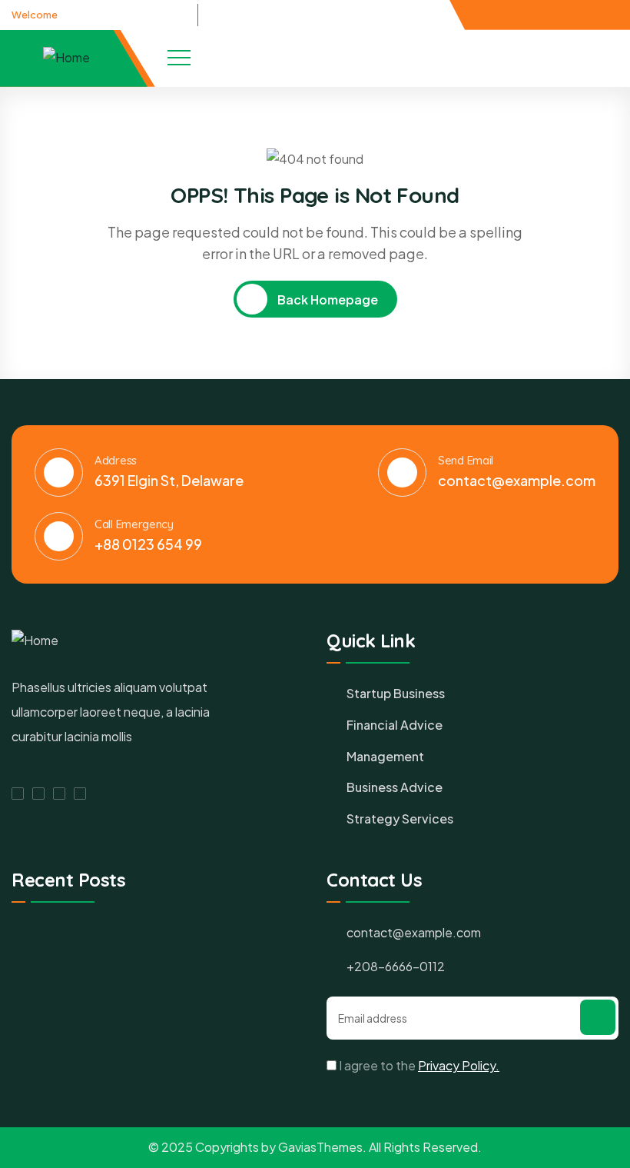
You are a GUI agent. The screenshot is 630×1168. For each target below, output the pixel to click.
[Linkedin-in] (600, 13)
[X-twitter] (38, 793)
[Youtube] (613, 13)
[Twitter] (587, 13)
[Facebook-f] (574, 13)
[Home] (66, 58)
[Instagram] (80, 793)
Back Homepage (326, 299)
